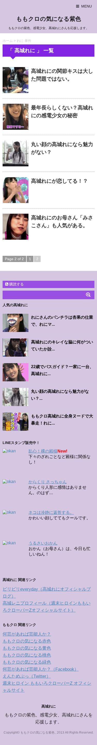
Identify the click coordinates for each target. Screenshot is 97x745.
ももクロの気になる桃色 (27, 655)
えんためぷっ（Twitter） (27, 676)
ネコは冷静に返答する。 (51, 512)
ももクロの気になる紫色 (48, 19)
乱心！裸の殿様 (42, 451)
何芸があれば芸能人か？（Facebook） (41, 669)
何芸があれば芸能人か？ (27, 634)
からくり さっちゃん (47, 482)
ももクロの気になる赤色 (27, 641)
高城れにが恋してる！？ (59, 181)
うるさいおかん (42, 543)
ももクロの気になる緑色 (27, 662)
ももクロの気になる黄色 (27, 648)
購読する (16, 284)
